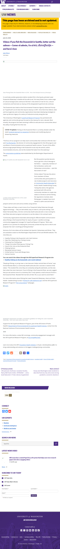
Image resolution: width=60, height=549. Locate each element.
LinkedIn (33, 530)
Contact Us (14, 537)
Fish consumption (21, 283)
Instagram (27, 530)
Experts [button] (32, 6)
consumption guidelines (13, 153)
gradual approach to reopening (19, 132)
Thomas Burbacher (21, 361)
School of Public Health (48, 359)
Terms (26, 539)
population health (39, 359)
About (3, 6)
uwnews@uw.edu (41, 26)
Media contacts (44, 6)
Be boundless (30, 520)
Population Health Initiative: (27, 345)
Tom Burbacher (11, 143)
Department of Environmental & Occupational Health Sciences (27, 326)
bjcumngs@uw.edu (34, 337)
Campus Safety (29, 537)
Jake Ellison (6, 53)
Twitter (24, 530)
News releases (32, 32)
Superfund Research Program (31, 118)
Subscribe (35, 9)
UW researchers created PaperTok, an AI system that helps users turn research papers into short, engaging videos (32, 460)
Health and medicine (19, 32)
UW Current (7, 485)
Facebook (21, 530)
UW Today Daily (8, 478)
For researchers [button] (23, 9)
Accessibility (5, 537)
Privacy (54, 537)
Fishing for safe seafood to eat (32, 280)
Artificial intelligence (10, 425)
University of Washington (3, 2)
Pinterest (36, 530)
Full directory (5, 431)
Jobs (21, 537)
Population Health (44, 32)
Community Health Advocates (45, 183)
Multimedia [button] (21, 6)
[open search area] (52, 1)
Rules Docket (46, 537)
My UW (38, 537)
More (6, 395)
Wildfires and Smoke (10, 428)
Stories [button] (11, 6)
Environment (7, 32)
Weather (6, 423)
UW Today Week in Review (11, 482)
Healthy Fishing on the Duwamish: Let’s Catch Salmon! (23, 260)
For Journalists (8, 9)
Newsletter (33, 539)
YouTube (30, 530)
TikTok (39, 530)
